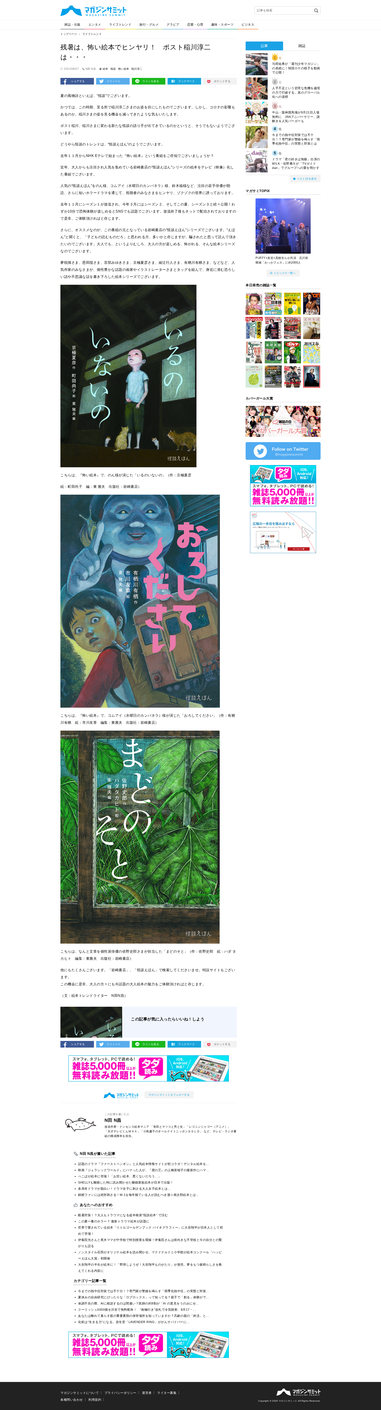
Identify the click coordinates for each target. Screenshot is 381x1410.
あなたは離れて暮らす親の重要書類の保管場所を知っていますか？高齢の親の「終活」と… (143, 1316)
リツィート (114, 81)
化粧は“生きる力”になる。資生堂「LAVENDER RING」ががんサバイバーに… (134, 1322)
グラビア (172, 24)
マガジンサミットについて (79, 1393)
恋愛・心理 (195, 24)
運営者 (147, 1393)
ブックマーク (186, 81)
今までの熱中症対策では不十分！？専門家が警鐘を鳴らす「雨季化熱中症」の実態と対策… (143, 1291)
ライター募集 (166, 1393)
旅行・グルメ (149, 24)
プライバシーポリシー (120, 1393)
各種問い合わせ (71, 1399)
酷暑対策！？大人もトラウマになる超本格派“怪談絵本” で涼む (123, 1215)
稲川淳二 (136, 68)
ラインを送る (150, 81)
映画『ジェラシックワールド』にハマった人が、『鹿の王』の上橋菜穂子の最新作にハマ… (143, 1170)
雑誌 (302, 46)
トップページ (68, 34)
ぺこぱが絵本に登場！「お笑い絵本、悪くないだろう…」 (119, 1176)
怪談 (113, 68)
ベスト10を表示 (307, 178)
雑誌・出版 (72, 24)
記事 (264, 46)
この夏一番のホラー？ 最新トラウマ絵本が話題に (113, 1221)
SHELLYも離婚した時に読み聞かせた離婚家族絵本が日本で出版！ (125, 1182)
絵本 (105, 68)
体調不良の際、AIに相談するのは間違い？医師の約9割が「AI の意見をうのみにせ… (138, 1303)
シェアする (78, 81)
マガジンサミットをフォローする (169, 1094)
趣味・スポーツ (222, 24)
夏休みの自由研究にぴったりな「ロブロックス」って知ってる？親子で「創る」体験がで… (143, 1297)
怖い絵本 (123, 68)
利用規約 (94, 1399)
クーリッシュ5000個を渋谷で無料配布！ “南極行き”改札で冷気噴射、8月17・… (137, 1309)
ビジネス (247, 24)
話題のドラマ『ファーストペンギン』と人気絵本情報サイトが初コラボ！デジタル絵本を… (143, 1164)
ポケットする (222, 81)
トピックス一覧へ (285, 273)
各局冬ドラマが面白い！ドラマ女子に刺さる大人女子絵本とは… (124, 1188)
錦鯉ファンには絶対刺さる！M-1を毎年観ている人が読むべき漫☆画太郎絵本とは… (138, 1195)
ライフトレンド (120, 24)
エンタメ (94, 24)
